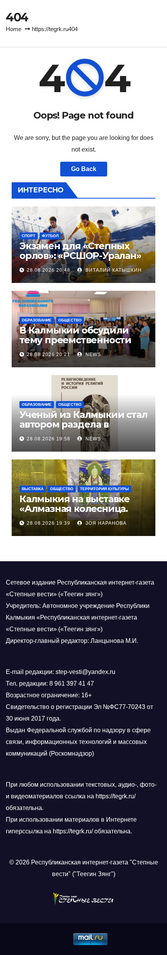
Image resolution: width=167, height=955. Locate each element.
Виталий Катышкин (113, 270)
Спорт (28, 236)
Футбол (50, 236)
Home (13, 29)
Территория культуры (104, 489)
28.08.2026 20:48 (48, 270)
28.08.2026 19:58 (48, 439)
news (92, 354)
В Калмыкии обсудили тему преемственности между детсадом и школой (75, 345)
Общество (70, 320)
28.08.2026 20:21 (48, 354)
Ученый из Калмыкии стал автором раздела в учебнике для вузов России (83, 429)
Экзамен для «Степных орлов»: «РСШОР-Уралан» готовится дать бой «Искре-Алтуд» (80, 260)
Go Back (83, 169)
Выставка (32, 489)
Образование (37, 320)
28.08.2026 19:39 (48, 523)
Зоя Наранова (105, 523)
